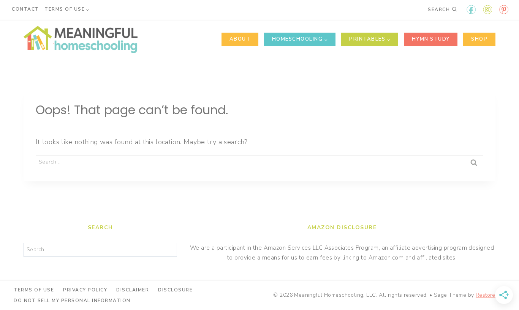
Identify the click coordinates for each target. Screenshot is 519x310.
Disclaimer (132, 290)
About (240, 39)
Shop (479, 39)
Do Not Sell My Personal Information (72, 300)
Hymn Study (431, 39)
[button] (503, 11)
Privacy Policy (85, 290)
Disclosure (175, 290)
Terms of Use (34, 290)
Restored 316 (493, 295)
